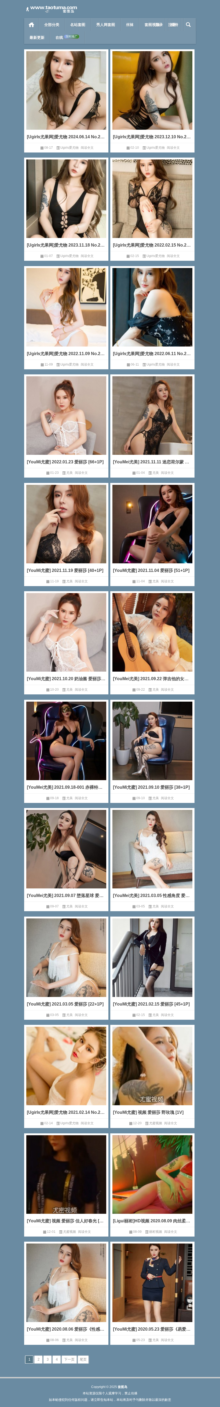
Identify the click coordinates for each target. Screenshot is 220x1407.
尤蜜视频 (155, 1123)
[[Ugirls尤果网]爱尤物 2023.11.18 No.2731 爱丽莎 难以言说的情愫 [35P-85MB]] (66, 206)
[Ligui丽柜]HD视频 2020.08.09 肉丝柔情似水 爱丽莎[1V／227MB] (152, 1221)
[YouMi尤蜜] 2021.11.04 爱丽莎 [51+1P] (151, 570)
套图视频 (152, 25)
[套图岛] (51, 7)
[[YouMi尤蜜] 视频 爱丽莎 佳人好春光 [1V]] (66, 1182)
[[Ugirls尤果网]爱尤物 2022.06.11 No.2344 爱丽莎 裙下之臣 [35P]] (152, 315)
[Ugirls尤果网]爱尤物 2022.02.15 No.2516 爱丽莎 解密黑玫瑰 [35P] (152, 245)
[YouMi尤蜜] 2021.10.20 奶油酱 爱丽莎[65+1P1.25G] (66, 678)
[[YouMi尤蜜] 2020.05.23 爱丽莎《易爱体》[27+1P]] (152, 1290)
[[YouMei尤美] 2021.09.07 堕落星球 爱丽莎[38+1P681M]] (66, 857)
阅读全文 (87, 148)
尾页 (83, 1359)
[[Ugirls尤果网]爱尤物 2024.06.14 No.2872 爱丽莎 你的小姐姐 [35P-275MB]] (66, 98)
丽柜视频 (155, 1232)
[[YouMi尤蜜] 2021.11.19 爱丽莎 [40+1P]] (66, 532)
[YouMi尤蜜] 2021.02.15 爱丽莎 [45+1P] (151, 1004)
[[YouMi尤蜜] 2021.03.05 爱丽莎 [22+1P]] (66, 965)
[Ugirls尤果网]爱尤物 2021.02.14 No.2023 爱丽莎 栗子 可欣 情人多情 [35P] (66, 1112)
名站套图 (77, 25)
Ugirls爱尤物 (69, 148)
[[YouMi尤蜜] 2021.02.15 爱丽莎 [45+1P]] (152, 965)
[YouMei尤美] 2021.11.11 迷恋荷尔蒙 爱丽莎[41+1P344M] (152, 462)
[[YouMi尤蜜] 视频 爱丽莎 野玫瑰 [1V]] (152, 1074)
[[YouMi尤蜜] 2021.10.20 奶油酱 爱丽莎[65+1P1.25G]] (66, 640)
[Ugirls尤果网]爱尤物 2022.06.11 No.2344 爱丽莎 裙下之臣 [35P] (152, 353)
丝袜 (130, 25)
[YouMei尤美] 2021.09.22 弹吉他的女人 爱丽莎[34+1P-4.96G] (152, 678)
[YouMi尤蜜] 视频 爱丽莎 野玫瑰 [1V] (148, 1112)
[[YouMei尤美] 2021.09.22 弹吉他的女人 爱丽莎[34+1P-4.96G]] (152, 640)
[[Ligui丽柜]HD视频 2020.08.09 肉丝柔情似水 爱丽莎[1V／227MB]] (152, 1182)
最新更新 (37, 37)
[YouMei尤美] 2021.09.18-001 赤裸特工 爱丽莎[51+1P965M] (66, 787)
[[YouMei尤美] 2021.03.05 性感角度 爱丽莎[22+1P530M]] (152, 857)
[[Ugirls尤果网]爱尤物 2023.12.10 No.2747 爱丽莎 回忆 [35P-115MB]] (152, 98)
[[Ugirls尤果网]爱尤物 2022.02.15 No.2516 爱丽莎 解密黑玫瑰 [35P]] (152, 206)
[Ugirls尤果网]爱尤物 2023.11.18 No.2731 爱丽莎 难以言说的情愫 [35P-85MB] (66, 245)
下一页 (69, 1359)
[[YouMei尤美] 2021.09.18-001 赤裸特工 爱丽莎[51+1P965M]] (66, 749)
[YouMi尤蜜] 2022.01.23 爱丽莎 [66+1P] (65, 462)
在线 (67, 37)
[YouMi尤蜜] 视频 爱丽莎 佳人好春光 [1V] (66, 1221)
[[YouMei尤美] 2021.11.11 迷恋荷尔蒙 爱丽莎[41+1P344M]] (152, 423)
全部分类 (51, 25)
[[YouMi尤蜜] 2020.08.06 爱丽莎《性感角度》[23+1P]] (66, 1290)
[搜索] (188, 24)
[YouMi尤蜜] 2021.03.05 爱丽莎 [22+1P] (65, 1004)
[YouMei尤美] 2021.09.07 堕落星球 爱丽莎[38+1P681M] (66, 895)
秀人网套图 (105, 25)
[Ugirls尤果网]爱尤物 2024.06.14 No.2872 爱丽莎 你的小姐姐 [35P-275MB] (66, 137)
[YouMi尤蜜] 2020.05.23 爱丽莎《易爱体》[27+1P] (152, 1329)
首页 (31, 24)
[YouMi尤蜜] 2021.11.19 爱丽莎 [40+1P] (65, 570)
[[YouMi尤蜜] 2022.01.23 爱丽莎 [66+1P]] (66, 423)
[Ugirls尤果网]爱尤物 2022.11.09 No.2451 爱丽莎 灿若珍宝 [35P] (66, 353)
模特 (174, 25)
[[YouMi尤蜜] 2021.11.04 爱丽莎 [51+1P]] (152, 532)
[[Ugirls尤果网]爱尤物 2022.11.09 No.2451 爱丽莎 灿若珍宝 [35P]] (66, 315)
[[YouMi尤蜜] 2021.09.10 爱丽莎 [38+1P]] (152, 749)
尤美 (69, 473)
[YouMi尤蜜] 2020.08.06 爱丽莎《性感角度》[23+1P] (66, 1329)
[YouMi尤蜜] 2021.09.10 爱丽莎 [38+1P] (151, 787)
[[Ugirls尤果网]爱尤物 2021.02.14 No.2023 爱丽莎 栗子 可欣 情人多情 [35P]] (66, 1074)
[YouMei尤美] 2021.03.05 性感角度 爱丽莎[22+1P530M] (152, 895)
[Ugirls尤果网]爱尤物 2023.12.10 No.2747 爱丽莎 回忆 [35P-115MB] (152, 137)
